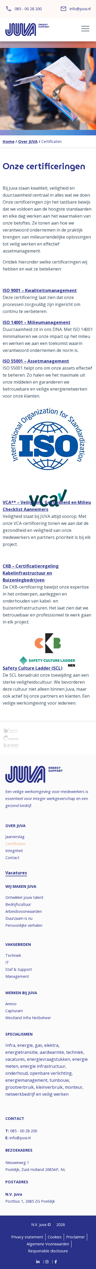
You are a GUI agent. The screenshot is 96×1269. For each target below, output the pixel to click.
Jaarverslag (15, 836)
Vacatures (16, 873)
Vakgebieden (18, 944)
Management (17, 976)
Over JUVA (28, 141)
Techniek (13, 955)
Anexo (11, 1003)
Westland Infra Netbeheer (28, 1017)
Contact (12, 857)
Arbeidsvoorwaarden (23, 911)
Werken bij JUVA (21, 992)
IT (7, 962)
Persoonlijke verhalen (23, 925)
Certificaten (15, 843)
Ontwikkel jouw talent (24, 897)
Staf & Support (18, 969)
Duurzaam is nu (19, 918)
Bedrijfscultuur (18, 904)
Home (8, 141)
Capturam (14, 1010)
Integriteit (14, 850)
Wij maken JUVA (20, 886)
